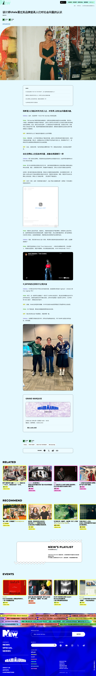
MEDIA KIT (62, 664)
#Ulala (25, 444)
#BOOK (33, 661)
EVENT (75, 2)
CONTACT (61, 662)
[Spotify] (60, 645)
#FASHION (35, 666)
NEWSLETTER (35, 630)
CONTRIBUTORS (8, 672)
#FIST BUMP (31, 444)
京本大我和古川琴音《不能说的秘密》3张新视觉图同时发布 (29, 624)
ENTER (79, 634)
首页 (75, 5)
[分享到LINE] (44, 450)
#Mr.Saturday (52, 444)
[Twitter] (78, 645)
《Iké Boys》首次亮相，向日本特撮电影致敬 (39, 618)
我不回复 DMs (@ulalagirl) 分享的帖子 (41, 225)
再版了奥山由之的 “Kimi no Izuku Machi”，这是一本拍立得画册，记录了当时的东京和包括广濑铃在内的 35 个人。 (45, 621)
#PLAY (33, 652)
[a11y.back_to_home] (5, 3)
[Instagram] (72, 645)
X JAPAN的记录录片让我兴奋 (32, 102)
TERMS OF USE (63, 667)
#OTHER (34, 668)
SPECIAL (80, 2)
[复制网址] (57, 450)
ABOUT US (6, 667)
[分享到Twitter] (48, 450)
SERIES (86, 2)
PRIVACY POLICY (63, 668)
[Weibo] (53, 450)
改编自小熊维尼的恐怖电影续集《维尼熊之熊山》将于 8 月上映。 (34, 616)
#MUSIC (34, 654)
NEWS (70, 2)
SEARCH (33, 642)
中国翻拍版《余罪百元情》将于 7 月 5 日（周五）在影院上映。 (74, 616)
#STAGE (34, 664)
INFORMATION (63, 665)
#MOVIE (34, 659)
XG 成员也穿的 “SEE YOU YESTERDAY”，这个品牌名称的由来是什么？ (40, 91)
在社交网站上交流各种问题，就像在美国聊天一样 (36, 98)
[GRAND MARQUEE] (15, 659)
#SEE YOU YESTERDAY (42, 444)
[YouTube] (66, 645)
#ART (33, 657)
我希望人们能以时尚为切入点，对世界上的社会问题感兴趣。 (38, 95)
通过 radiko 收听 (32, 427)
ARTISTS (6, 670)
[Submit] (55, 645)
